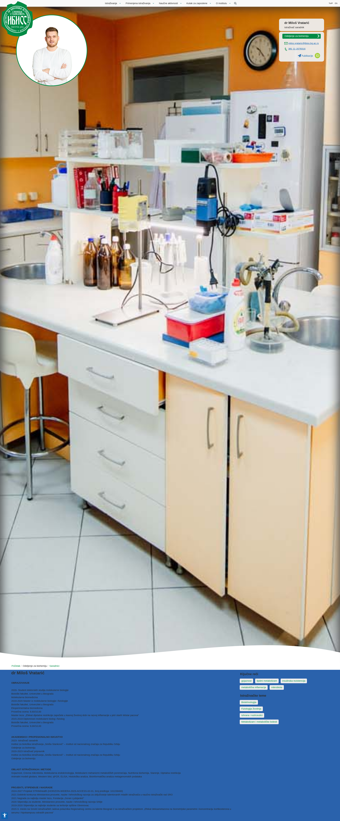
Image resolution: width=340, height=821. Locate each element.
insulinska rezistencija (293, 681)
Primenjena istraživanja (138, 3)
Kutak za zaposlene (196, 3)
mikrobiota (276, 687)
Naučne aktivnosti (168, 3)
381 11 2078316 (296, 48)
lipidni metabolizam (267, 681)
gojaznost (246, 681)
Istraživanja (111, 3)
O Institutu (221, 3)
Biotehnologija (248, 702)
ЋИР (331, 3)
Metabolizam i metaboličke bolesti (259, 721)
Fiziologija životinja (251, 708)
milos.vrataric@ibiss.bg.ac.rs (303, 43)
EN (336, 3)
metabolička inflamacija (253, 687)
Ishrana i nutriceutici (252, 715)
